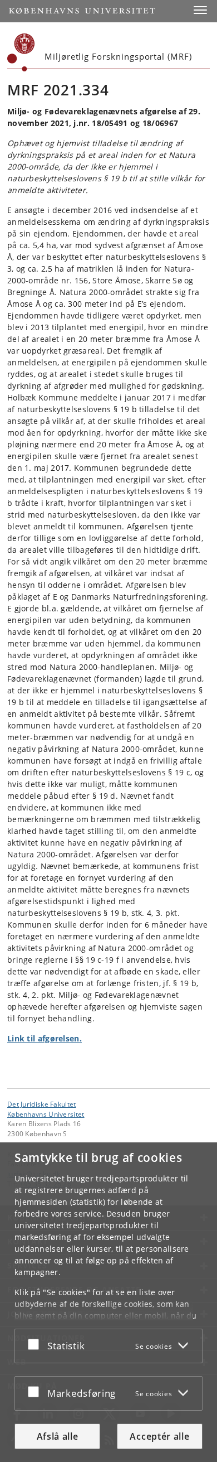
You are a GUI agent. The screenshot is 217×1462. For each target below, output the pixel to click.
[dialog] (108, 1302)
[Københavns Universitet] (21, 52)
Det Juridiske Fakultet (41, 1103)
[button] (200, 10)
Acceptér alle (159, 1436)
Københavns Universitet (46, 1113)
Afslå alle (57, 1436)
